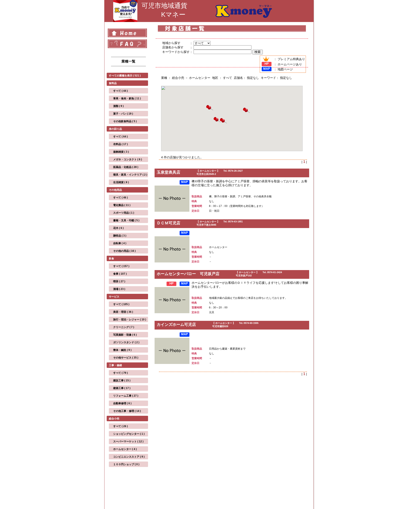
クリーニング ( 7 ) (123, 327)
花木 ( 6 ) (118, 228)
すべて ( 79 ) (120, 372)
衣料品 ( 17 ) (120, 144)
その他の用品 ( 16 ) (124, 250)
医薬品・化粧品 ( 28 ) (125, 167)
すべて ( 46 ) (120, 197)
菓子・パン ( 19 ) (123, 113)
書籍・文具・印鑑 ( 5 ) (126, 220)
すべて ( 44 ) (120, 90)
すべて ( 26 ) (120, 426)
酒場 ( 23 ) (119, 289)
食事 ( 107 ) (120, 273)
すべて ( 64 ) (120, 136)
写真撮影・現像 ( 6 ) (125, 334)
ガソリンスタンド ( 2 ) (126, 342)
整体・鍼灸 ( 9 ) (122, 350)
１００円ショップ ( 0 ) (126, 464)
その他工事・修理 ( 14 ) (127, 411)
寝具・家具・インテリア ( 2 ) (130, 174)
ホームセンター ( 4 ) (125, 449)
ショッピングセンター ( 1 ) (129, 433)
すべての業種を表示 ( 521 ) (125, 75)
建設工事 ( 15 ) (121, 380)
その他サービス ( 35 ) (125, 357)
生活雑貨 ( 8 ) (121, 182)
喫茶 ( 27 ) (119, 281)
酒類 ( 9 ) (118, 106)
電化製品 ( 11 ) (121, 205)
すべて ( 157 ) (121, 266)
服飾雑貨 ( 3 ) (121, 151)
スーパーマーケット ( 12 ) (128, 441)
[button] (209, 108)
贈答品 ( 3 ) (119, 235)
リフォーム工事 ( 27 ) (125, 395)
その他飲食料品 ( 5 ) (125, 121)
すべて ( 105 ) (121, 304)
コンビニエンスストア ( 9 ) (129, 456)
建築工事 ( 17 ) (121, 388)
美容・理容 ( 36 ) (123, 311)
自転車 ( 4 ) (119, 243)
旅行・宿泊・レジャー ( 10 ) (129, 319)
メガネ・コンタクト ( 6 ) (127, 159)
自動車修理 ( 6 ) (122, 403)
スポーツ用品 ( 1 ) (123, 212)
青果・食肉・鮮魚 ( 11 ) (127, 98)
